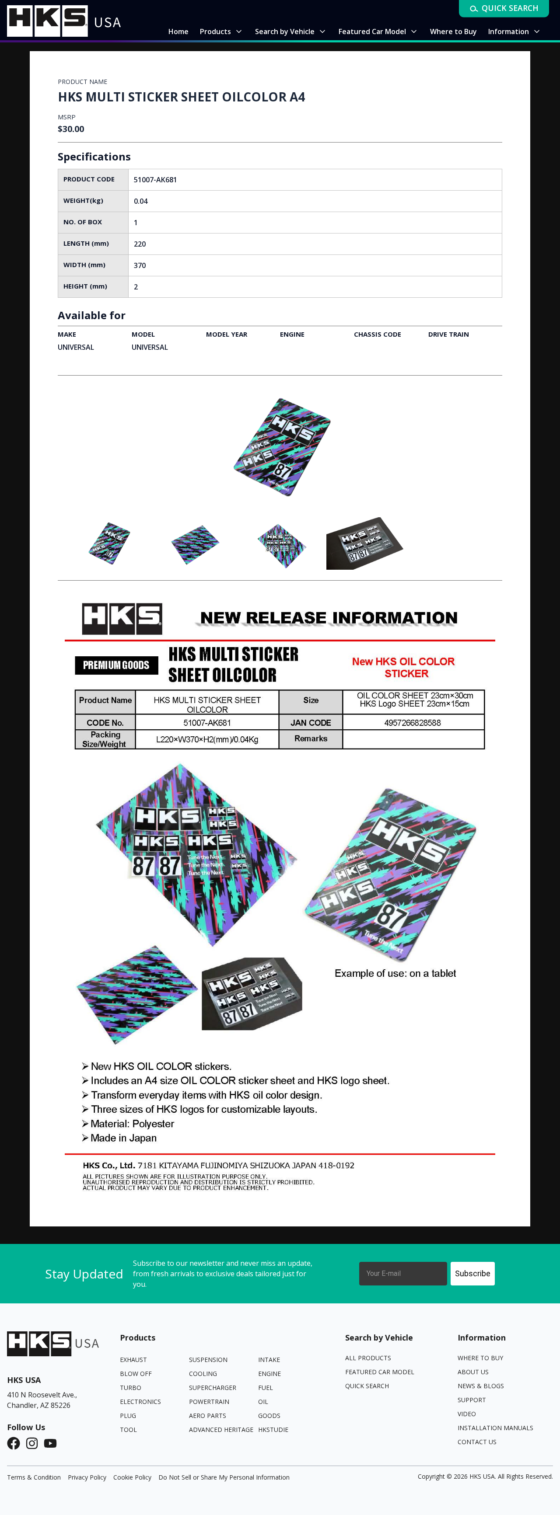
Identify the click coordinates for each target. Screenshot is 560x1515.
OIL (263, 1401)
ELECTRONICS (140, 1401)
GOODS (269, 1415)
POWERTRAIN (209, 1401)
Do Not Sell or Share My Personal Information (224, 1477)
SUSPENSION (208, 1359)
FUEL (265, 1387)
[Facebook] (16, 1443)
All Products (368, 1358)
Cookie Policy (132, 1477)
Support (472, 1400)
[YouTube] (53, 1443)
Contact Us (477, 1442)
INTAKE (269, 1359)
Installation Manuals (495, 1428)
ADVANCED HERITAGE (221, 1429)
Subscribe (472, 1273)
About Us (473, 1372)
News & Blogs (481, 1386)
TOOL (128, 1429)
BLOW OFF (136, 1373)
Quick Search (367, 1386)
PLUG (128, 1415)
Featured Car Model (379, 1372)
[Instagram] (34, 1443)
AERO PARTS (207, 1415)
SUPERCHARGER (212, 1387)
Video (467, 1414)
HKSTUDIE (273, 1429)
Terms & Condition (34, 1477)
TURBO (130, 1387)
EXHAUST (133, 1359)
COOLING (203, 1373)
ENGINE (269, 1373)
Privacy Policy (87, 1477)
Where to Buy (480, 1358)
